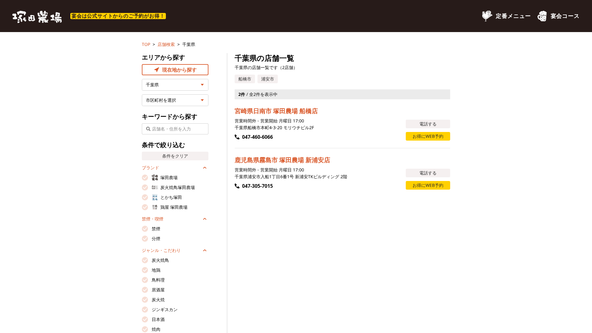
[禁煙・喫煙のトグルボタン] (204, 219)
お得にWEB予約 (428, 136)
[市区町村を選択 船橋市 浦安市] (175, 100)
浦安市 (267, 79)
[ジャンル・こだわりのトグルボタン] (204, 250)
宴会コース (565, 16)
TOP (146, 44)
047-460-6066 (257, 137)
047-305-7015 (257, 186)
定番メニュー (513, 16)
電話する (428, 124)
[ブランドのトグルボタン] (204, 167)
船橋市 (244, 79)
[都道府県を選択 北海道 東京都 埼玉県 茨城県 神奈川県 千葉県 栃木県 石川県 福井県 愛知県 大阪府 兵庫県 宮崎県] (175, 85)
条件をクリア (175, 156)
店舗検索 (166, 44)
